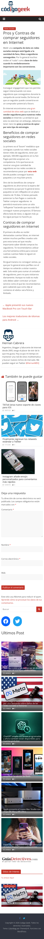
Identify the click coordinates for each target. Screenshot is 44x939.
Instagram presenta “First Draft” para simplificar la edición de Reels (20, 775)
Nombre (6, 545)
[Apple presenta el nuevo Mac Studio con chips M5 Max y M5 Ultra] (22, 784)
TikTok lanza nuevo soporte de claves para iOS (22, 406)
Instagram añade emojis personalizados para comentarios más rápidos (20, 479)
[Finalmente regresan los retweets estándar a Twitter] (22, 416)
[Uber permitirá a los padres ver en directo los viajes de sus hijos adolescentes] (22, 643)
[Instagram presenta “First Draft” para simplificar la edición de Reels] (22, 749)
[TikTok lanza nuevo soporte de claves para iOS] (22, 382)
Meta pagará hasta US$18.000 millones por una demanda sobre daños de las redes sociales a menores (21, 703)
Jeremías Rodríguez (34, 903)
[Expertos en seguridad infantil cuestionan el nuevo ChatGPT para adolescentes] (22, 819)
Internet (19, 886)
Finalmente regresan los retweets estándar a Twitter (20, 440)
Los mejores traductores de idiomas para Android (21, 318)
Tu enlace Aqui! (7, 878)
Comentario (7, 509)
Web (3, 573)
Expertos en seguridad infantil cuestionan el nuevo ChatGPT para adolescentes (22, 845)
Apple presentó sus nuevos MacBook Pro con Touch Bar (18, 307)
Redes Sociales (9, 28)
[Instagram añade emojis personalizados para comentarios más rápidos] (18, 450)
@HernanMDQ (32, 363)
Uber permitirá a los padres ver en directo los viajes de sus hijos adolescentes (22, 669)
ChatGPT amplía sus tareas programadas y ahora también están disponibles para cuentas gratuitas (22, 738)
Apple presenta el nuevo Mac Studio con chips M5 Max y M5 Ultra (21, 810)
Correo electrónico (10, 559)
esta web (32, 171)
